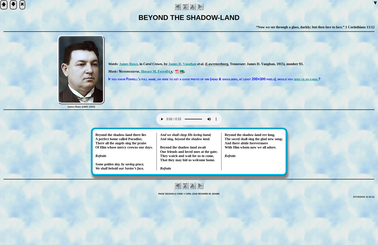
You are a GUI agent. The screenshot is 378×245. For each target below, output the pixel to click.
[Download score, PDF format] (177, 71)
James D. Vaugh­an (182, 64)
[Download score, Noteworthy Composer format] (181, 71)
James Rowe (128, 64)
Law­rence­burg (217, 64)
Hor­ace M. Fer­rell (154, 71)
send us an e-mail (306, 79)
